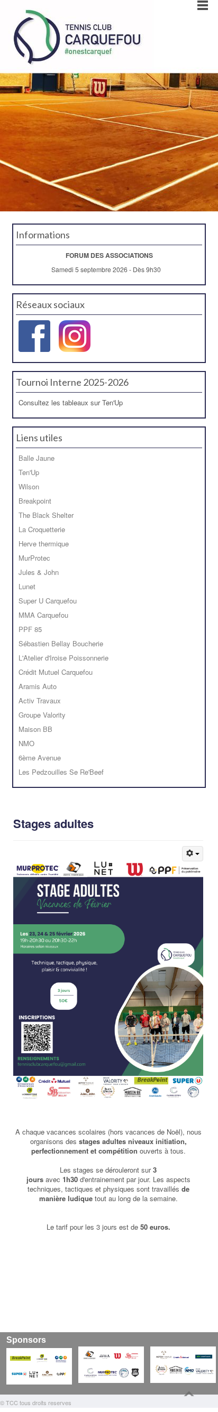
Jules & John (39, 572)
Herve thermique (44, 543)
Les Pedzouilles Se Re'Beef (61, 772)
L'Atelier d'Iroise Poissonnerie (63, 658)
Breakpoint (35, 501)
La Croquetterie (42, 529)
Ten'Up (29, 472)
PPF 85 (30, 629)
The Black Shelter (46, 515)
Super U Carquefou (48, 601)
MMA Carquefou (43, 615)
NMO (26, 743)
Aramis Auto (38, 686)
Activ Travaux (40, 700)
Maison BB (35, 729)
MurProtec (34, 558)
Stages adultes (53, 823)
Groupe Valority (42, 715)
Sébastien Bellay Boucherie (61, 643)
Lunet (27, 586)
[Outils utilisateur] (192, 853)
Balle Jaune (36, 458)
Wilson (29, 486)
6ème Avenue (40, 758)
